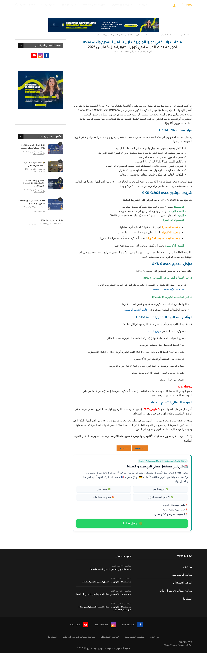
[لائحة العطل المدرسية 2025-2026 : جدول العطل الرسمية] (55, 149)
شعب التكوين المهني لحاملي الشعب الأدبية (110, 569)
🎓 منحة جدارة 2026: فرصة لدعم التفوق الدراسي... (33, 164)
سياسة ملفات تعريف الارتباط (175, 590)
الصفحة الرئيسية (185, 34)
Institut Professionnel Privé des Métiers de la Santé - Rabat (162, 461)
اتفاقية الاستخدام (182, 582)
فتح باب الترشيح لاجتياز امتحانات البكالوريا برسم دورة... (31, 202)
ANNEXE (124, 448)
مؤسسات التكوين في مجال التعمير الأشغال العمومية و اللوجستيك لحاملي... (104, 608)
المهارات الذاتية (27, 4)
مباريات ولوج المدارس (121, 4)
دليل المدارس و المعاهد (94, 4)
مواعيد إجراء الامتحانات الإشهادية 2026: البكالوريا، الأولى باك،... (33, 183)
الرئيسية (143, 4)
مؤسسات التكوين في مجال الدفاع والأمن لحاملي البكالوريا (103, 594)
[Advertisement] (132, 78)
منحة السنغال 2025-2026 (52, 220)
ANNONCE (140, 448)
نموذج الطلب (154, 331)
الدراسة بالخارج (69, 4)
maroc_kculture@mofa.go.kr (169, 289)
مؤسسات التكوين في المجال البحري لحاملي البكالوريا (106, 581)
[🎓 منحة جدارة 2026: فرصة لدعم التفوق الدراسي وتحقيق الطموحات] (55, 166)
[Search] (16, 4)
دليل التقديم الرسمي (135, 309)
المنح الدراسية (48, 4)
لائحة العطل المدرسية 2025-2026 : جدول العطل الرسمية (33, 146)
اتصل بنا (187, 598)
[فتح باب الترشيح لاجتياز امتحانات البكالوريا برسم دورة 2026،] (55, 204)
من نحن (187, 566)
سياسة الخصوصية (182, 574)
